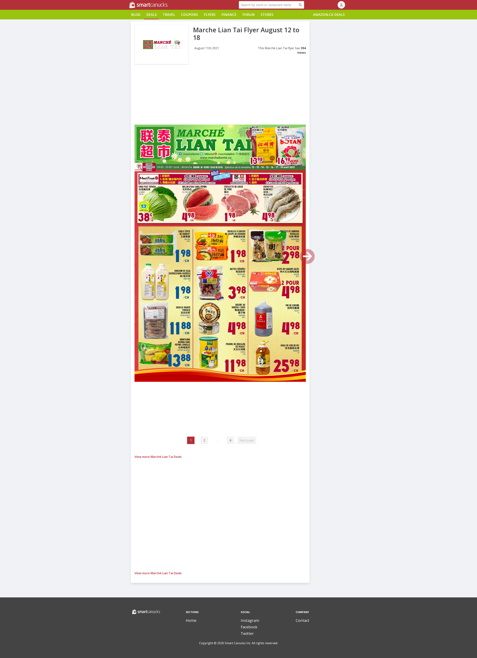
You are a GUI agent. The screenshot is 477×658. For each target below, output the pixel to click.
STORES (267, 14)
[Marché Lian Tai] (162, 44)
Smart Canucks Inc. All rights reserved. (251, 643)
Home (191, 620)
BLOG (135, 14)
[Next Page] (307, 256)
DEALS (151, 14)
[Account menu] (341, 5)
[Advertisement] (220, 98)
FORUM (248, 14)
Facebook (249, 626)
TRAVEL (169, 14)
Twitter (247, 633)
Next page (246, 440)
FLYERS (209, 14)
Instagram (250, 620)
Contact (302, 620)
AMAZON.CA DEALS (329, 14)
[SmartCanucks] (129, 5)
